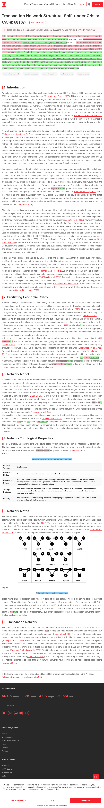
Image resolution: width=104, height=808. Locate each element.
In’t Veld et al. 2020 (35, 657)
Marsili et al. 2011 (19, 290)
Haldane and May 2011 (85, 192)
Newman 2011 (9, 663)
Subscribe (10, 705)
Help (4, 744)
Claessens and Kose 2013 (65, 284)
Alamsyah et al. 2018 (52, 418)
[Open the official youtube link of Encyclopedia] (21, 713)
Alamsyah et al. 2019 (13, 640)
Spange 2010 (9, 345)
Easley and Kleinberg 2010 (66, 309)
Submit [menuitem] (97, 4)
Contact (5, 748)
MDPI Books (7, 769)
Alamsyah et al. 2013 (40, 412)
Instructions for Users (10, 741)
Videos (34, 4)
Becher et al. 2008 (61, 634)
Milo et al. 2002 (39, 523)
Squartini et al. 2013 (74, 220)
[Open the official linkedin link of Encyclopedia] (16, 713)
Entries (27, 4)
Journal (48, 4)
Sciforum (5, 766)
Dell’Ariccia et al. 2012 (50, 277)
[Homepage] (4, 4)
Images (41, 4)
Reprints (56, 4)
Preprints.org (7, 772)
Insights (63, 4)
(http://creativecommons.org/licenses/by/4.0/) (22, 677)
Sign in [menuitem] (81, 4)
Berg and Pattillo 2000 (60, 341)
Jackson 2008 (90, 316)
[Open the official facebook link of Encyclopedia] (27, 713)
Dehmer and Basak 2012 (15, 134)
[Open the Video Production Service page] (96, 777)
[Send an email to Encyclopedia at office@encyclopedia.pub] (4, 713)
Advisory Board (8, 737)
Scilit (4, 776)
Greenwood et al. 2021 (90, 348)
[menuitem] (89, 4)
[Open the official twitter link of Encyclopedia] (10, 713)
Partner (5, 751)
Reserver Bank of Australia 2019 (25, 650)
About (70, 4)
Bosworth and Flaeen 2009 (57, 96)
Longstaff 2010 (25, 204)
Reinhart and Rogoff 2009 (52, 271)
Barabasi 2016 (37, 396)
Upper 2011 (33, 290)
